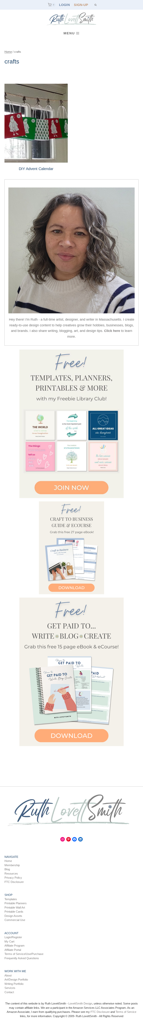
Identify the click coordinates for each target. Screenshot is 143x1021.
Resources (11, 873)
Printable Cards (13, 911)
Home (8, 860)
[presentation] (36, 123)
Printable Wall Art (14, 907)
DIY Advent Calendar (36, 169)
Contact (9, 992)
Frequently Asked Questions (21, 958)
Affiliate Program (14, 945)
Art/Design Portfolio (16, 979)
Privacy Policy (13, 877)
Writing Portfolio (13, 983)
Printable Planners (15, 903)
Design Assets (13, 915)
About (8, 975)
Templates (10, 899)
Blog (7, 869)
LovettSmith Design (80, 1003)
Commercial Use (14, 919)
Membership (12, 865)
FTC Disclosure (14, 881)
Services (9, 987)
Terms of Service (126, 1011)
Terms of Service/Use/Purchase (23, 953)
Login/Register (13, 937)
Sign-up (81, 5)
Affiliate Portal (12, 949)
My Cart (9, 941)
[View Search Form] (95, 5)
